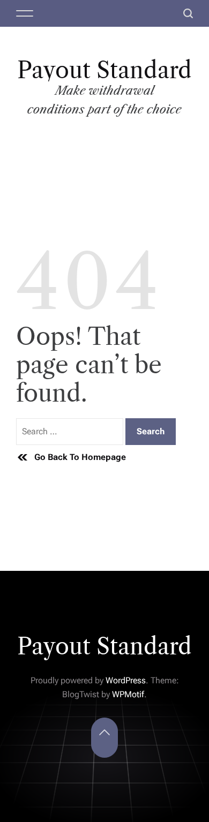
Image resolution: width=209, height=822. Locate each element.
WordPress (126, 680)
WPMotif (128, 694)
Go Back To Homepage (80, 457)
